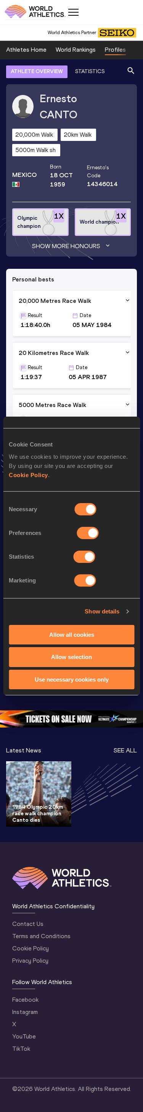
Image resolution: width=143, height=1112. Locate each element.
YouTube (24, 1036)
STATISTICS (89, 71)
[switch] (88, 533)
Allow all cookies (71, 634)
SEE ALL (125, 750)
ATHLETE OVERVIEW (37, 71)
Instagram (25, 1012)
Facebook (25, 999)
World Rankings (76, 49)
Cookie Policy (28, 474)
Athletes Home (26, 49)
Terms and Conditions (41, 936)
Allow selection (71, 657)
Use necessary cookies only (72, 679)
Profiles (115, 49)
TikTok (21, 1048)
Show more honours (66, 246)
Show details (102, 611)
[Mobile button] (73, 12)
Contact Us (27, 923)
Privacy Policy (30, 960)
